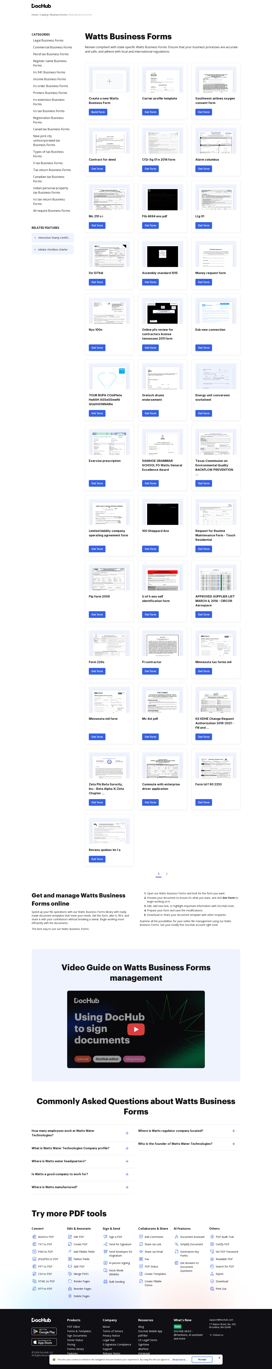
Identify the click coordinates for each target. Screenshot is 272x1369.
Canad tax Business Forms (51, 129)
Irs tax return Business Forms (49, 201)
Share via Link (153, 1244)
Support (107, 1349)
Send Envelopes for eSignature (120, 1253)
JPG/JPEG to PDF (48, 1259)
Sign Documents (77, 1335)
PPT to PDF (45, 1266)
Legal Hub (109, 1340)
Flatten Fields (82, 1259)
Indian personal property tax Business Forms (50, 190)
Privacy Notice (111, 1335)
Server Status (75, 1340)
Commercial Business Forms (52, 47)
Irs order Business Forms (50, 86)
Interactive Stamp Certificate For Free (56, 237)
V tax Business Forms (48, 163)
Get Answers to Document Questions (189, 1266)
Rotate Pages (82, 1281)
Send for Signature (120, 1244)
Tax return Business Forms (52, 170)
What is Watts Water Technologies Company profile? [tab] (70, 1148)
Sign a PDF (115, 1237)
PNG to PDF (45, 1251)
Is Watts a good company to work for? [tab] (60, 1174)
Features (72, 1353)
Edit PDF (79, 1237)
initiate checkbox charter (53, 249)
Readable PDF (224, 1259)
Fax (147, 1259)
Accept (202, 1359)
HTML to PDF (46, 1281)
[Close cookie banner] (219, 1358)
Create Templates (155, 1274)
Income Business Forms (49, 79)
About (106, 1326)
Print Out (221, 1288)
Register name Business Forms (50, 63)
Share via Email (154, 1251)
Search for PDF (225, 1266)
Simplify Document (191, 1244)
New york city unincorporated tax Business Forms (46, 140)
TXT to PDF (45, 1244)
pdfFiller (143, 1335)
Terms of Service (113, 1331)
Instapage (144, 1353)
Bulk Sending (117, 1281)
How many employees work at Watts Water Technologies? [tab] (63, 1133)
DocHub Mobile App (150, 1331)
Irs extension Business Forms (49, 102)
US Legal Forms (147, 1340)
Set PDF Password (227, 1251)
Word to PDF (46, 1237)
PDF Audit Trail (225, 1237)
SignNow (143, 1344)
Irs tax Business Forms (49, 111)
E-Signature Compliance (117, 1344)
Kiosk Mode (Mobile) (116, 1272)
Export (220, 1274)
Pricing (71, 1344)
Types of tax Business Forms (48, 154)
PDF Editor (73, 1326)
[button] (136, 1029)
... (179, 1359)
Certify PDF (222, 1244)
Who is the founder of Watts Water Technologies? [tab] (175, 1143)
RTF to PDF (45, 1288)
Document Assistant (192, 1237)
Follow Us (218, 1335)
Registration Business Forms (48, 120)
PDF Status (151, 1266)
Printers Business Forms (50, 93)
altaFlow (143, 1349)
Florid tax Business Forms (51, 54)
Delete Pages (82, 1296)
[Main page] (41, 6)
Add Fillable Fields (84, 1251)
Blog (141, 1326)
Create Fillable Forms (153, 1283)
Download (222, 1281)
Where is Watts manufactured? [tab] (54, 1187)
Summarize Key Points (189, 1253)
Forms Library (75, 1349)
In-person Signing (119, 1263)
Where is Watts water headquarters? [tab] (59, 1161)
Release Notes (111, 1353)
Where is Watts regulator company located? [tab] (170, 1130)
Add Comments (154, 1237)
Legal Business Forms (48, 40)
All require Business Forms (51, 211)
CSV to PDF (45, 1274)
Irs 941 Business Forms (49, 72)
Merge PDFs (81, 1274)
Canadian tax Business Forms (48, 179)
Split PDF (79, 1266)
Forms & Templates (79, 1331)
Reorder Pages (82, 1288)
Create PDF (81, 1244)
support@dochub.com (221, 1319)
